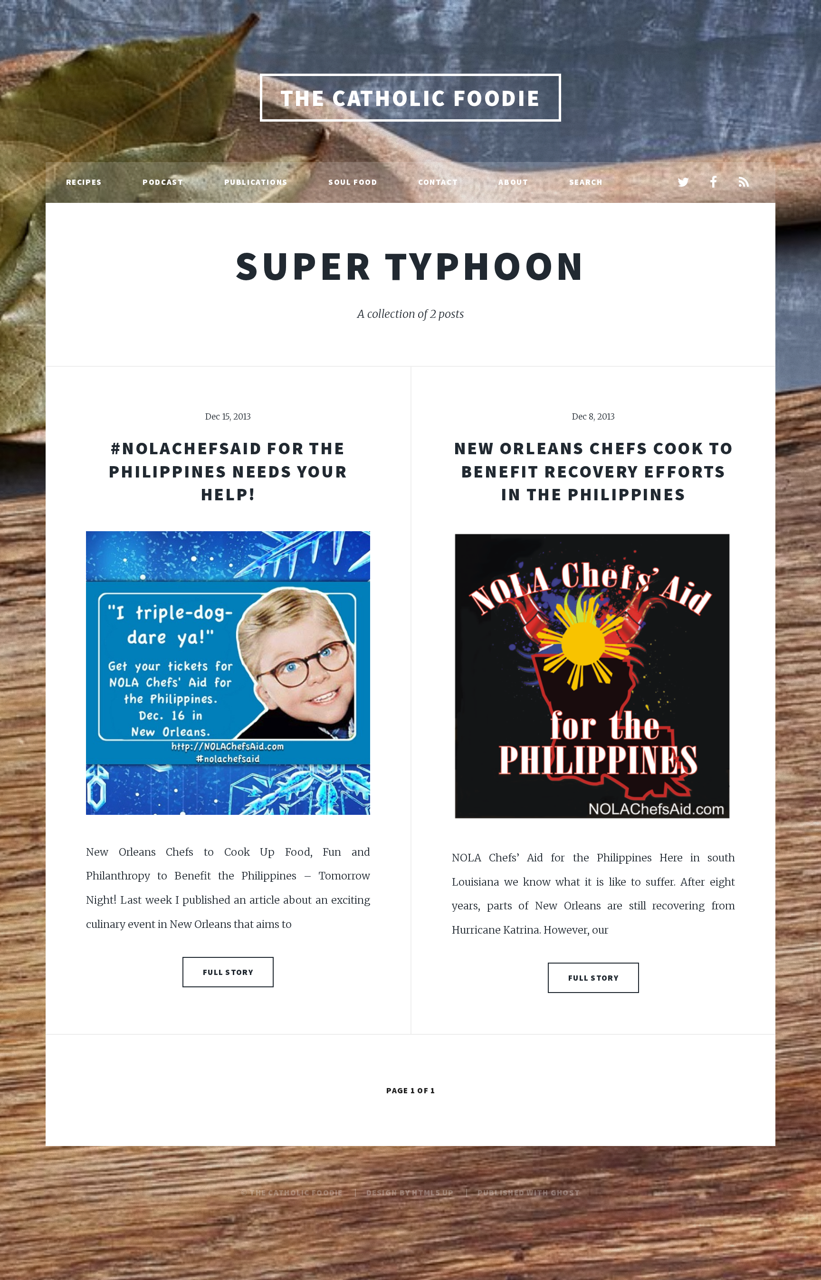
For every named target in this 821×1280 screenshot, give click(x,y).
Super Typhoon (410, 265)
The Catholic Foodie (410, 98)
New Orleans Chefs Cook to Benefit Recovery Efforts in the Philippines (594, 471)
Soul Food (352, 182)
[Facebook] (713, 183)
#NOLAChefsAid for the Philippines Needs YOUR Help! (228, 471)
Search (586, 182)
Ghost (565, 1192)
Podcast (163, 182)
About (513, 182)
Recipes (84, 182)
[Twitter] (683, 183)
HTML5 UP (433, 1192)
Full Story (228, 972)
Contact (438, 182)
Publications (256, 182)
